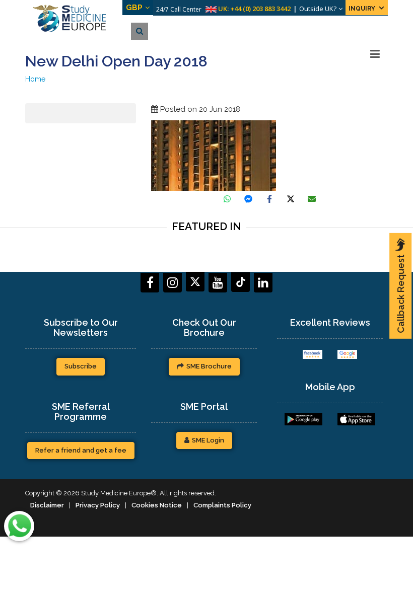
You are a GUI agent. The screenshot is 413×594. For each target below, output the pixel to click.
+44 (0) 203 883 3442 (260, 8)
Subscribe (80, 366)
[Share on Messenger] (248, 199)
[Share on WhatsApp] (227, 199)
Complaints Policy (222, 505)
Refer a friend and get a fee (80, 450)
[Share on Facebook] (269, 199)
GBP (134, 7)
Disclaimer (47, 505)
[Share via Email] (312, 199)
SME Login (208, 440)
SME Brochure (209, 366)
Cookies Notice (156, 505)
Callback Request (400, 294)
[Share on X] (291, 199)
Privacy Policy (98, 505)
